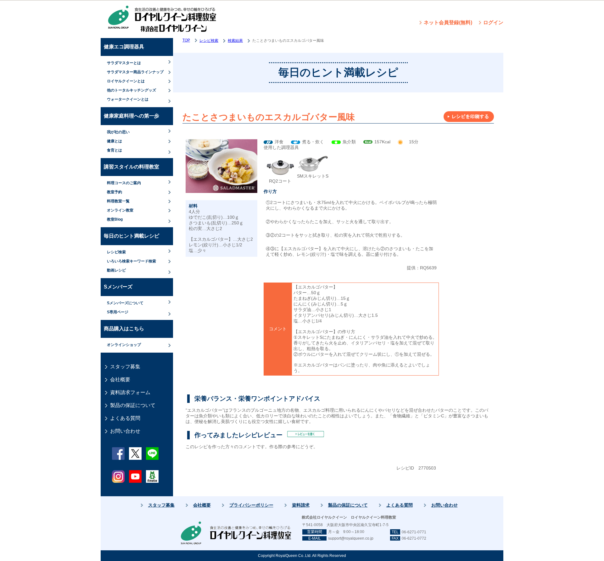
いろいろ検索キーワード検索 (131, 261)
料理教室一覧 (118, 201)
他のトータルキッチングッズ (131, 90)
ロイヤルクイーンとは (126, 81)
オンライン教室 (120, 210)
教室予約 (114, 192)
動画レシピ (116, 270)
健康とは (114, 141)
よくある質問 (125, 418)
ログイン (493, 22)
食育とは (114, 150)
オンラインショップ (124, 345)
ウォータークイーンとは (127, 99)
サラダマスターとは (124, 63)
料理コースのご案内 (124, 183)
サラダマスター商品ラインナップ (135, 72)
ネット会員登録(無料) (448, 22)
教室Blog (115, 219)
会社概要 (120, 379)
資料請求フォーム (130, 392)
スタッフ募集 (125, 366)
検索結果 (235, 40)
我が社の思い (118, 132)
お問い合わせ (125, 431)
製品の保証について (132, 405)
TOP (186, 40)
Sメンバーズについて (125, 303)
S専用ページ (117, 312)
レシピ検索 (116, 252)
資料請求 (301, 505)
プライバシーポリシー (251, 505)
